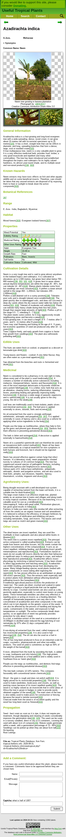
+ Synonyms (9, 43)
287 (5, 198)
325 (12, 144)
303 (31, 165)
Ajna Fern (58, 829)
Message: (13, 784)
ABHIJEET (40, 104)
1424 (12, 625)
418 (30, 281)
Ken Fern (36, 829)
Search (25, 16)
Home (9, 16)
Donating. (20, 5)
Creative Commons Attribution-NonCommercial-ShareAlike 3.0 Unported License (37, 833)
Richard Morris (36, 830)
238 (27, 165)
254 (50, 378)
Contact (40, 16)
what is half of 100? (17, 800)
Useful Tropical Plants (22, 10)
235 (35, 723)
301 (42, 357)
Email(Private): (11, 779)
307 (48, 220)
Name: (15, 774)
